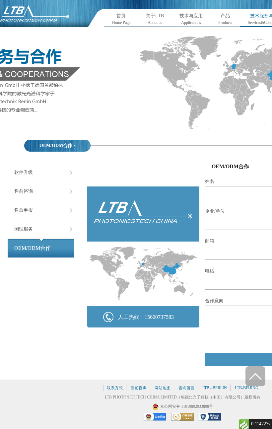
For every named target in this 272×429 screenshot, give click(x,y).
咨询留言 (186, 388)
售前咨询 (23, 191)
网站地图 (162, 388)
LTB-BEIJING (246, 388)
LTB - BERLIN (214, 388)
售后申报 (23, 210)
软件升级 (23, 172)
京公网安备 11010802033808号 (186, 406)
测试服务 (23, 229)
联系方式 (115, 388)
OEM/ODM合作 (32, 248)
